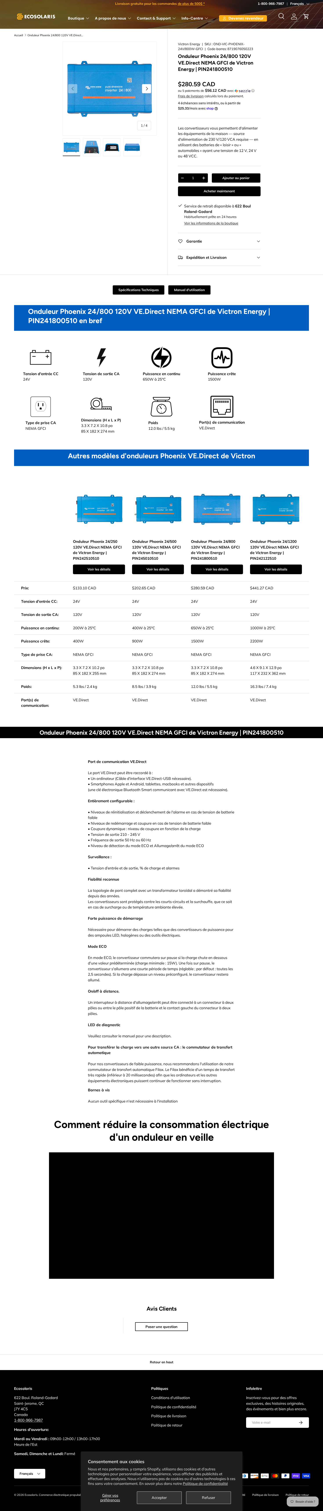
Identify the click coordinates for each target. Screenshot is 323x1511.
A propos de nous (110, 18)
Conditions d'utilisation (170, 1397)
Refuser (208, 1497)
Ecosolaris (31, 1495)
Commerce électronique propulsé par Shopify (67, 1495)
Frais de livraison (191, 96)
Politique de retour (166, 1425)
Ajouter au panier (236, 178)
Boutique (76, 18)
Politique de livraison (168, 1416)
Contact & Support (154, 18)
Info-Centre (192, 18)
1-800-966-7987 (271, 4)
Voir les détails (99, 569)
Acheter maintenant (219, 191)
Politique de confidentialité (205, 1483)
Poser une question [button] (161, 1326)
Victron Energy (189, 44)
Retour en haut (161, 1362)
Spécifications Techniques (138, 290)
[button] (306, 16)
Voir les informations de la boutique (211, 223)
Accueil (18, 35)
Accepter (159, 1497)
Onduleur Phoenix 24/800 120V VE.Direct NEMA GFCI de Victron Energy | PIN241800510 (55, 35)
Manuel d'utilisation (189, 290)
